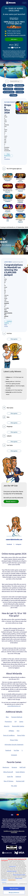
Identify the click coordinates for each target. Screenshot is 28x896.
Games (21, 721)
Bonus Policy (21, 735)
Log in (24, 2)
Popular (14, 95)
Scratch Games (9, 92)
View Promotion (7, 154)
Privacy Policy (14, 740)
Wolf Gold (22, 767)
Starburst (18, 776)
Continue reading (8, 322)
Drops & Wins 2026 (7, 109)
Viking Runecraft (8, 772)
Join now (13, 39)
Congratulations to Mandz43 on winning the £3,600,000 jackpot (13, 270)
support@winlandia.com (14, 539)
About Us (6, 726)
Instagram (14, 755)
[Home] (4, 85)
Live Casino (19, 89)
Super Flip (10, 776)
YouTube (16, 750)
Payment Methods (16, 717)
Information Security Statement (14, 744)
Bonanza (14, 767)
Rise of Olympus (8, 781)
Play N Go (20, 181)
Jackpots (20, 92)
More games (14, 339)
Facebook (8, 750)
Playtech (7, 192)
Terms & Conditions (9, 735)
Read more (10, 502)
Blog (7, 717)
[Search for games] (7, 81)
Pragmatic (7, 180)
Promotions (8, 721)
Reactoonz (6, 767)
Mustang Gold (20, 781)
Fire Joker (14, 785)
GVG (7, 220)
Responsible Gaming (18, 726)
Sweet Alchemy (20, 772)
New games (20, 85)
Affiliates (11, 730)
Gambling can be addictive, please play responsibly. (14, 831)
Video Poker (8, 89)
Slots (10, 85)
